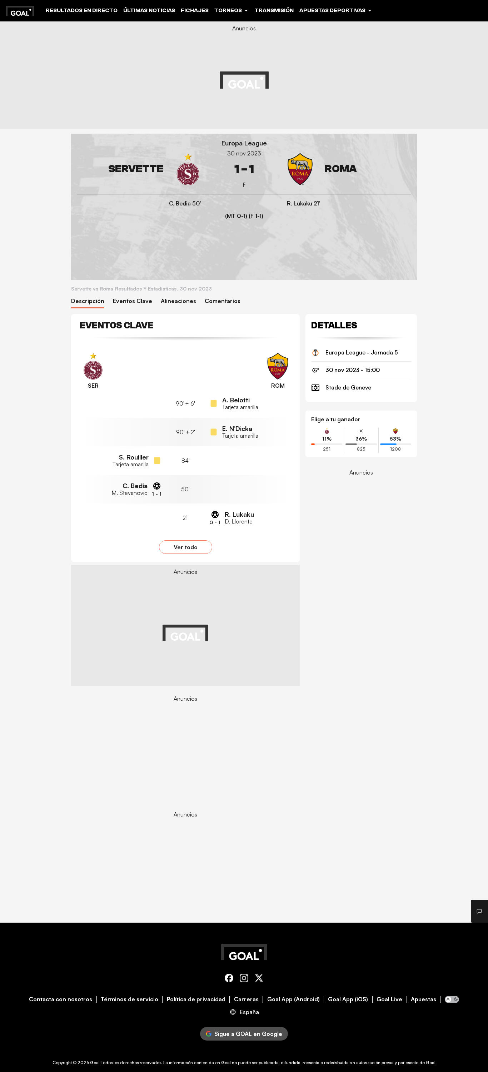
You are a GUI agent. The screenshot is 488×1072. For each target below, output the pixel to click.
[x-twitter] (259, 979)
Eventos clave (132, 301)
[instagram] (244, 979)
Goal (95, 1062)
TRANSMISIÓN (274, 10)
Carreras (246, 999)
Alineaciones (178, 301)
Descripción (87, 301)
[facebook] (229, 979)
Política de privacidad (196, 999)
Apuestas (423, 999)
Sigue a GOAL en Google (248, 1033)
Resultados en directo (82, 10)
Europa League (244, 143)
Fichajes (195, 10)
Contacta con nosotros (60, 999)
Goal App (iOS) (348, 999)
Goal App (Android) (293, 999)
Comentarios (222, 301)
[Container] (140, 169)
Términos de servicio (129, 999)
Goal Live (389, 999)
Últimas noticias (149, 10)
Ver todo (186, 547)
